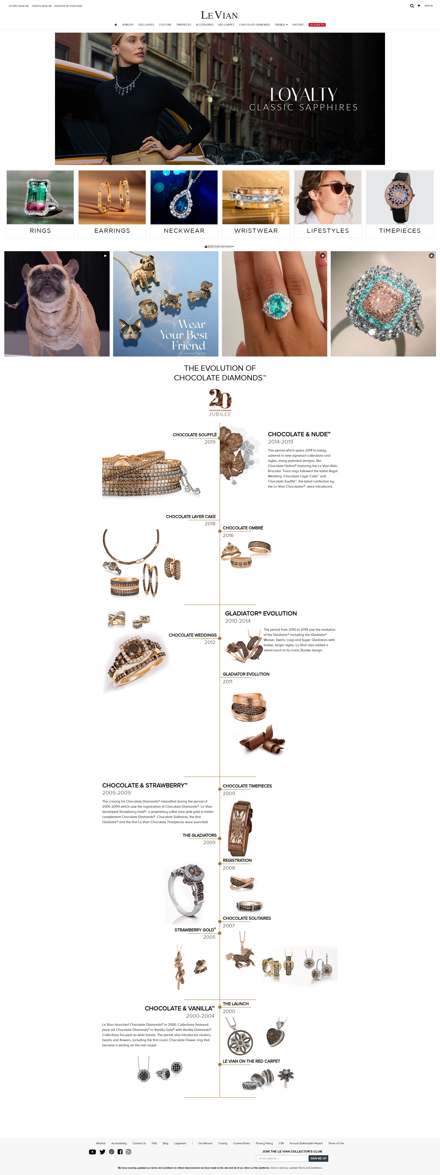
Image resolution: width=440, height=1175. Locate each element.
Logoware (180, 1143)
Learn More (57, 303)
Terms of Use (336, 1143)
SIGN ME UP (318, 1158)
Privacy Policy (264, 1143)
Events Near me (41, 6)
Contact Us (139, 1143)
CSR (281, 1143)
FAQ (154, 1143)
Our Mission (205, 1143)
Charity (222, 1143)
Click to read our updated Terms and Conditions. (296, 1168)
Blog (165, 1143)
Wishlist (101, 1143)
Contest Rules (241, 1143)
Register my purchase (68, 6)
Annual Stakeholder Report (306, 1143)
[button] (62, 99)
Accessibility (119, 1143)
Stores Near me (18, 6)
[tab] (40, 203)
